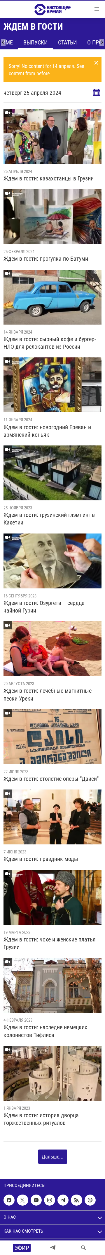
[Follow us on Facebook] (9, 1200)
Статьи (67, 42)
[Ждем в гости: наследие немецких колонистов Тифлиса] (53, 985)
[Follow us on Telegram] (63, 1200)
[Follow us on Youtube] (36, 1200)
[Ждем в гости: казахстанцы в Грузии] (53, 136)
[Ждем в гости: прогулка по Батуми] (53, 216)
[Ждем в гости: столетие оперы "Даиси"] (53, 736)
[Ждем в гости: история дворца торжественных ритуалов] (53, 1073)
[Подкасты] (90, 1200)
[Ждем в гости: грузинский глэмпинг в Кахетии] (53, 472)
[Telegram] (53, 1247)
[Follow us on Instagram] (49, 1200)
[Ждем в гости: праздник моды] (53, 816)
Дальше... (53, 1157)
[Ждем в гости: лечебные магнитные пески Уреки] (53, 648)
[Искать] (83, 1247)
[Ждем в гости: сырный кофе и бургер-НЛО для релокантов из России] (53, 297)
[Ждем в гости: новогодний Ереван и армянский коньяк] (53, 384)
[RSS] (76, 1200)
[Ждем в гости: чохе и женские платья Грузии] (53, 897)
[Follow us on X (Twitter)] (22, 1200)
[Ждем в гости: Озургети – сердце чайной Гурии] (53, 560)
